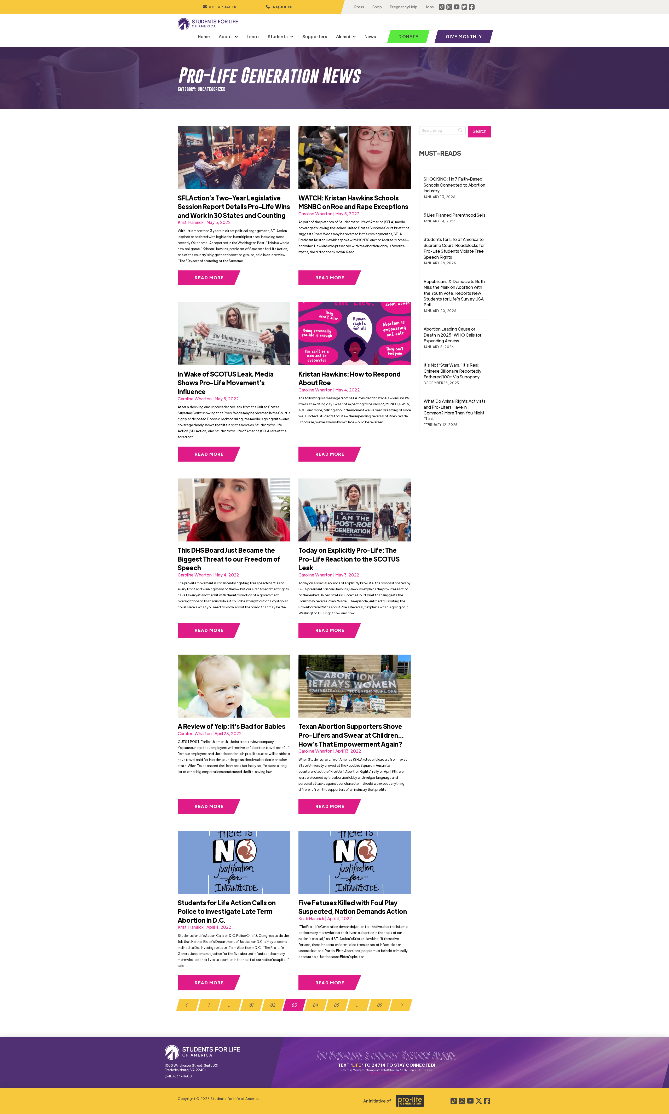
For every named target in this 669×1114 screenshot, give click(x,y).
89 (379, 1005)
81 (252, 1005)
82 (273, 1005)
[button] (279, 7)
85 (337, 1005)
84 (315, 1005)
